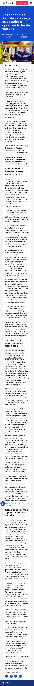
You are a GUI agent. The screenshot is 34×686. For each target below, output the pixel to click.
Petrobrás (19, 400)
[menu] (30, 3)
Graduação (8, 10)
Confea (11, 103)
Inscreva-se (22, 3)
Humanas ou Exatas (16, 188)
